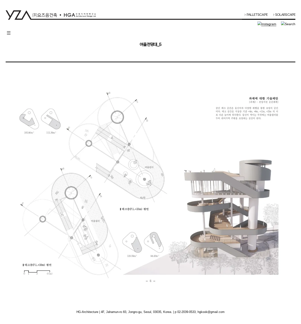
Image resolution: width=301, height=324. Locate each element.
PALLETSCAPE (256, 15)
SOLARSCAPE (284, 15)
